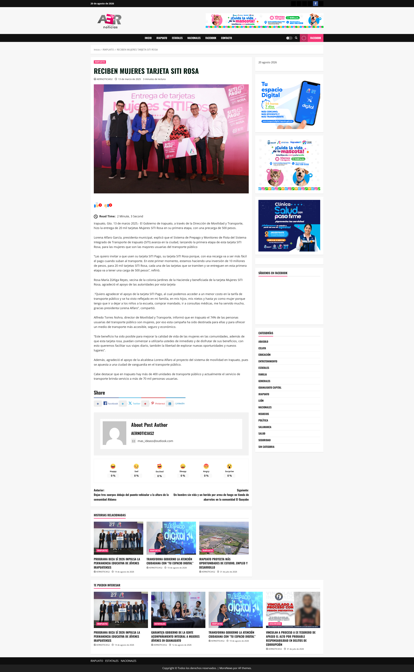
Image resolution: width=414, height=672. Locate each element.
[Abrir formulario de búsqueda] (296, 38)
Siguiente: (211, 495)
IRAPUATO (161, 38)
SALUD (261, 433)
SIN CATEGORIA (266, 446)
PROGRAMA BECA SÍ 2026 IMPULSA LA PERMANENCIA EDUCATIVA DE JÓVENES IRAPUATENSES (117, 563)
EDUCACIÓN (264, 355)
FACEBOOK (210, 38)
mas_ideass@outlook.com (155, 441)
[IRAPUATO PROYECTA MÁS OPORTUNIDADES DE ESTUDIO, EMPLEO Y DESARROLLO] (224, 538)
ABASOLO (263, 341)
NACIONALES (194, 38)
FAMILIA (262, 374)
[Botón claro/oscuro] (289, 38)
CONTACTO (226, 38)
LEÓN (261, 401)
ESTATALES (177, 38)
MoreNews (226, 668)
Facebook (315, 38)
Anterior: (131, 495)
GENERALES (264, 381)
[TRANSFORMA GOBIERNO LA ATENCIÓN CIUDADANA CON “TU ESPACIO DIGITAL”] (171, 538)
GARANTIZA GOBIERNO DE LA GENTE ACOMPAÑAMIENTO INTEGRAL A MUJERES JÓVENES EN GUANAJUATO (175, 636)
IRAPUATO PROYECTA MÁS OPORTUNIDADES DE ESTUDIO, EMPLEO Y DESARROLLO (223, 563)
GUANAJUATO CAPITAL (269, 387)
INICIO (148, 38)
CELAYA (262, 348)
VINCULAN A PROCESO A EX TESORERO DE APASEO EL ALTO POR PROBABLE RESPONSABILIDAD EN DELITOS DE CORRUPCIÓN (291, 638)
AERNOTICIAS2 (105, 79)
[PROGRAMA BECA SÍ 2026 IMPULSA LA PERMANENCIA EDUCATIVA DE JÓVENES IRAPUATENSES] (118, 538)
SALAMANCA (264, 427)
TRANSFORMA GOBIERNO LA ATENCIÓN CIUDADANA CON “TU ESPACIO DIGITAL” (170, 561)
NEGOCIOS (263, 414)
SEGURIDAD (264, 440)
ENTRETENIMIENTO (267, 361)
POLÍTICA (263, 420)
